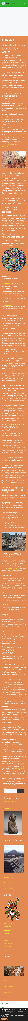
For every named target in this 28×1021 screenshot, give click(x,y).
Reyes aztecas (8, 992)
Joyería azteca (8, 808)
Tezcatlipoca (7, 933)
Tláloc (5, 936)
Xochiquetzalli (7, 946)
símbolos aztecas (6, 223)
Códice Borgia (18, 498)
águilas (16, 568)
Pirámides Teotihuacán (10, 888)
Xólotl (5, 950)
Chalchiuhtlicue (8, 943)
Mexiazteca (10, 3)
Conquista (6, 980)
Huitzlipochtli (7, 926)
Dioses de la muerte (9, 923)
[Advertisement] (14, 21)
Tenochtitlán (7, 883)
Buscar (5, 788)
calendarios (8, 305)
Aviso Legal (5, 1003)
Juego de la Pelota (7, 144)
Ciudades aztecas (8, 877)
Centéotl (6, 940)
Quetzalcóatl (7, 930)
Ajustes (10, 1018)
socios (6, 1014)
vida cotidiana (18, 768)
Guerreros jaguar (8, 986)
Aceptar (4, 1018)
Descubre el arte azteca (10, 801)
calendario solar (7, 283)
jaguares (10, 568)
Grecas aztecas (8, 805)
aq (24, 600)
